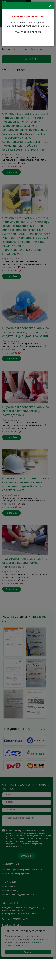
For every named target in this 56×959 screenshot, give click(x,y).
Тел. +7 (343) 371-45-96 (28, 31)
